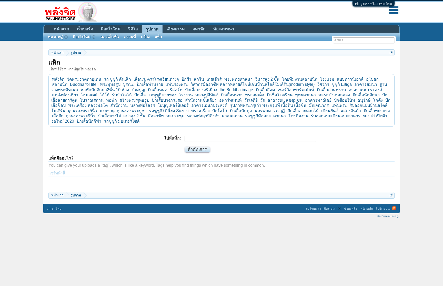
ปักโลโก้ (219, 111)
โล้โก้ (104, 95)
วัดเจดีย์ (251, 100)
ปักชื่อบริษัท (344, 100)
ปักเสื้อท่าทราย (150, 84)
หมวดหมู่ (55, 37)
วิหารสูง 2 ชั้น (267, 79)
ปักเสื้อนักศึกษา (366, 95)
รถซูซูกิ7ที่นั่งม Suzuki (169, 111)
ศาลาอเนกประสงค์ (365, 90)
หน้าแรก (61, 29)
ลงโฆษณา (313, 208)
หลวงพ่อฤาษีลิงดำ (203, 116)
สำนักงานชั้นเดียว (201, 100)
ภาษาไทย (54, 208)
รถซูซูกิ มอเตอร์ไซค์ (122, 121)
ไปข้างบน (383, 208)
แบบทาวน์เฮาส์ (350, 79)
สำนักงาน (119, 105)
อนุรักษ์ (364, 100)
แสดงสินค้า (351, 111)
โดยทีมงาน (298, 116)
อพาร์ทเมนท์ (230, 100)
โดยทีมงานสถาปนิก (299, 79)
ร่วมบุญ (138, 90)
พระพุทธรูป (110, 84)
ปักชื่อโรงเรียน (280, 95)
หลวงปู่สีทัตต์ (206, 95)
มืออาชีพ (156, 116)
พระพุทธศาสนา (238, 79)
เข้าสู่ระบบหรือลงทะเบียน (373, 4)
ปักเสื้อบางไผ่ (109, 116)
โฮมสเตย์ (89, 95)
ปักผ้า (186, 79)
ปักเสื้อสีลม (265, 90)
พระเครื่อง (200, 111)
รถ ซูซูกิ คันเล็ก (117, 79)
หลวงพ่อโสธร (142, 105)
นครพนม (263, 111)
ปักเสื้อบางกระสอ (167, 100)
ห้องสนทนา (223, 29)
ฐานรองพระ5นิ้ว (82, 111)
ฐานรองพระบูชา (132, 111)
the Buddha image (236, 90)
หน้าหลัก (366, 208)
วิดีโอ (133, 29)
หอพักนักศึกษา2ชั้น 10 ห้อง (104, 90)
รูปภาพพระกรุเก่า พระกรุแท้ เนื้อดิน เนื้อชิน (268, 105)
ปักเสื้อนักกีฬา (89, 121)
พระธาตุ (107, 111)
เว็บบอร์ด (85, 29)
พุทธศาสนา (305, 95)
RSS (394, 208)
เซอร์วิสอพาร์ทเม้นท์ (296, 90)
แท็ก (158, 37)
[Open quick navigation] (391, 52)
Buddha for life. (83, 84)
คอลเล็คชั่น (109, 37)
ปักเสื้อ (140, 95)
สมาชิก (199, 29)
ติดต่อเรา (330, 208)
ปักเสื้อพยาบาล (377, 111)
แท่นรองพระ (177, 84)
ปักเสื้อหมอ (157, 90)
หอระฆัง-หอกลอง (334, 95)
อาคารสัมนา (365, 84)
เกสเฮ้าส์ (214, 79)
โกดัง (378, 100)
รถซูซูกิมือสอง (258, 116)
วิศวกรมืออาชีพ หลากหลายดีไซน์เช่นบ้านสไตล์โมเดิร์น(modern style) (253, 84)
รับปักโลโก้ (122, 95)
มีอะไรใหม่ (110, 29)
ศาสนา (279, 116)
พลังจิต (58, 79)
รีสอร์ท (176, 90)
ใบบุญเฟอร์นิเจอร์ (173, 105)
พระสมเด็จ (254, 95)
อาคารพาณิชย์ (318, 100)
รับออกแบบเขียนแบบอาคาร (335, 116)
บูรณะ (128, 84)
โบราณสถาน (92, 100)
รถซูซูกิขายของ (162, 95)
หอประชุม (175, 116)
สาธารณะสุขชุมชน (285, 100)
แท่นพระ (339, 105)
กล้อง (145, 37)
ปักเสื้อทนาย (232, 95)
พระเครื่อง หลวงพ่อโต (88, 105)
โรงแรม (327, 79)
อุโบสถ (372, 79)
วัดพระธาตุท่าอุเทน (84, 79)
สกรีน (199, 79)
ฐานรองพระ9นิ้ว (80, 116)
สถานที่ (130, 37)
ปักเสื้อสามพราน (331, 90)
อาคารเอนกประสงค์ (209, 105)
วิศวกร (323, 84)
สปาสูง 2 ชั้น (134, 116)
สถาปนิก (59, 84)
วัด (262, 100)
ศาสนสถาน (232, 116)
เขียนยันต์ (329, 111)
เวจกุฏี (279, 111)
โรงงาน (186, 95)
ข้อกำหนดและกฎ (387, 216)
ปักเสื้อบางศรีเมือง (201, 90)
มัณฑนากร (319, 105)
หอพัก (111, 100)
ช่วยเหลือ (351, 208)
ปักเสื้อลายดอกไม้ (303, 111)
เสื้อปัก (58, 116)
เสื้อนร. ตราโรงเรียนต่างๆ (156, 79)
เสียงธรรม (176, 29)
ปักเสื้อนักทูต (241, 111)
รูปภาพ (152, 29)
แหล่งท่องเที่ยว (65, 95)
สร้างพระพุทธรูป (134, 100)
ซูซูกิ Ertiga (342, 84)
